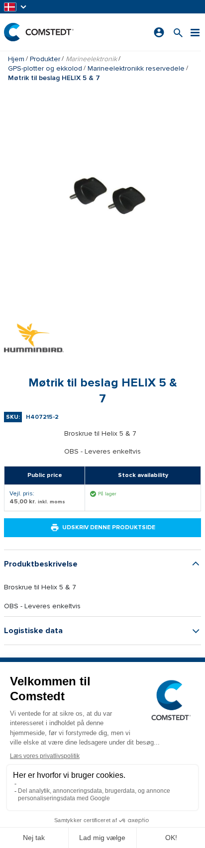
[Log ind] (159, 32)
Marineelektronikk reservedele (136, 68)
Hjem (16, 59)
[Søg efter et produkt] (178, 32)
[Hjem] (39, 32)
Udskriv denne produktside (108, 527)
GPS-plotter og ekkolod (45, 68)
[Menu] (195, 32)
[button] (16, 6)
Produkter (45, 59)
